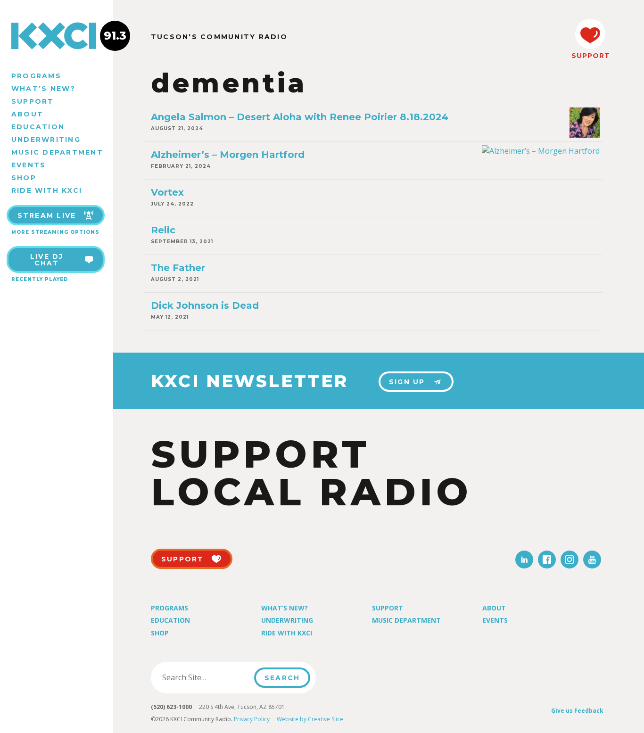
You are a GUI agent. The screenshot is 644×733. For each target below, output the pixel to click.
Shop (23, 177)
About (27, 114)
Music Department (57, 152)
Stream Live (46, 215)
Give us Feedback (577, 711)
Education (38, 127)
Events (28, 165)
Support (32, 101)
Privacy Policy (252, 719)
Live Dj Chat (47, 259)
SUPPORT (590, 55)
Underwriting (46, 139)
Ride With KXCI (46, 190)
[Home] (56, 36)
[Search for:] (205, 677)
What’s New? (43, 88)
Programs (36, 76)
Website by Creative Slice (310, 719)
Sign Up (407, 382)
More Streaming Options (55, 232)
